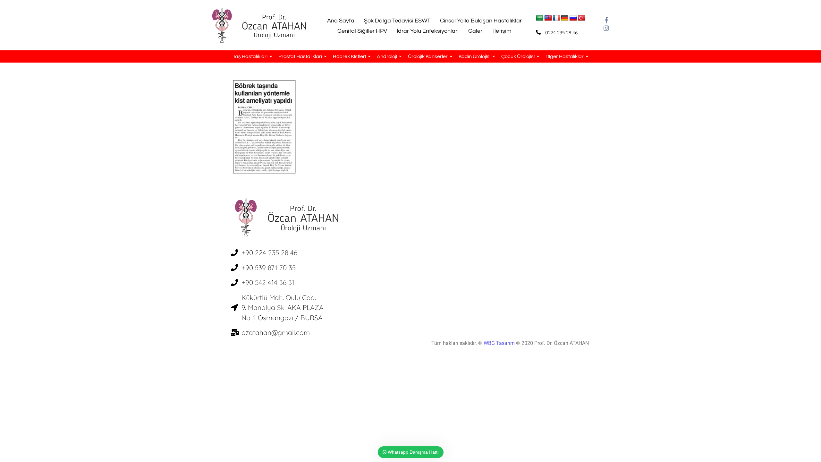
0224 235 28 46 (561, 33)
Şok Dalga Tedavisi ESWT (397, 21)
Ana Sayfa (340, 21)
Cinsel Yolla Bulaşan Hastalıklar (481, 21)
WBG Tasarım (500, 343)
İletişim (502, 31)
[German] (565, 18)
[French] (556, 18)
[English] (548, 18)
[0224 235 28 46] (538, 32)
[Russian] (573, 18)
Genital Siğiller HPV (362, 31)
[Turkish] (581, 18)
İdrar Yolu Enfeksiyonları (428, 31)
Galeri (476, 31)
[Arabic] (540, 18)
